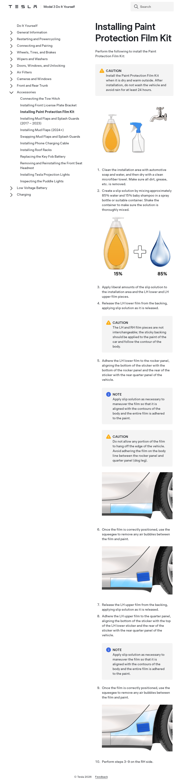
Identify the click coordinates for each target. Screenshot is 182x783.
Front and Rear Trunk (32, 85)
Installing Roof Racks (36, 150)
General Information (32, 32)
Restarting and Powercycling (38, 39)
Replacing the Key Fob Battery (42, 156)
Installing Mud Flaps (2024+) (42, 130)
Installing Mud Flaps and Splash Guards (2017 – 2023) (49, 121)
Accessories (26, 92)
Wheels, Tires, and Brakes (36, 52)
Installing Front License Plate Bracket (48, 105)
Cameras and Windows (34, 79)
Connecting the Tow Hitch (40, 98)
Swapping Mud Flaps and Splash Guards (50, 136)
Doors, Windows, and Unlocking (41, 65)
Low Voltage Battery (32, 188)
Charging (24, 194)
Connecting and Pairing (34, 45)
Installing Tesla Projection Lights (45, 174)
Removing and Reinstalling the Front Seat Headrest (51, 165)
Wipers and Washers (32, 59)
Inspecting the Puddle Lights (42, 181)
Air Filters (24, 72)
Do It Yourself (27, 26)
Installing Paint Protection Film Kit (47, 112)
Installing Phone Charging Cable (44, 143)
